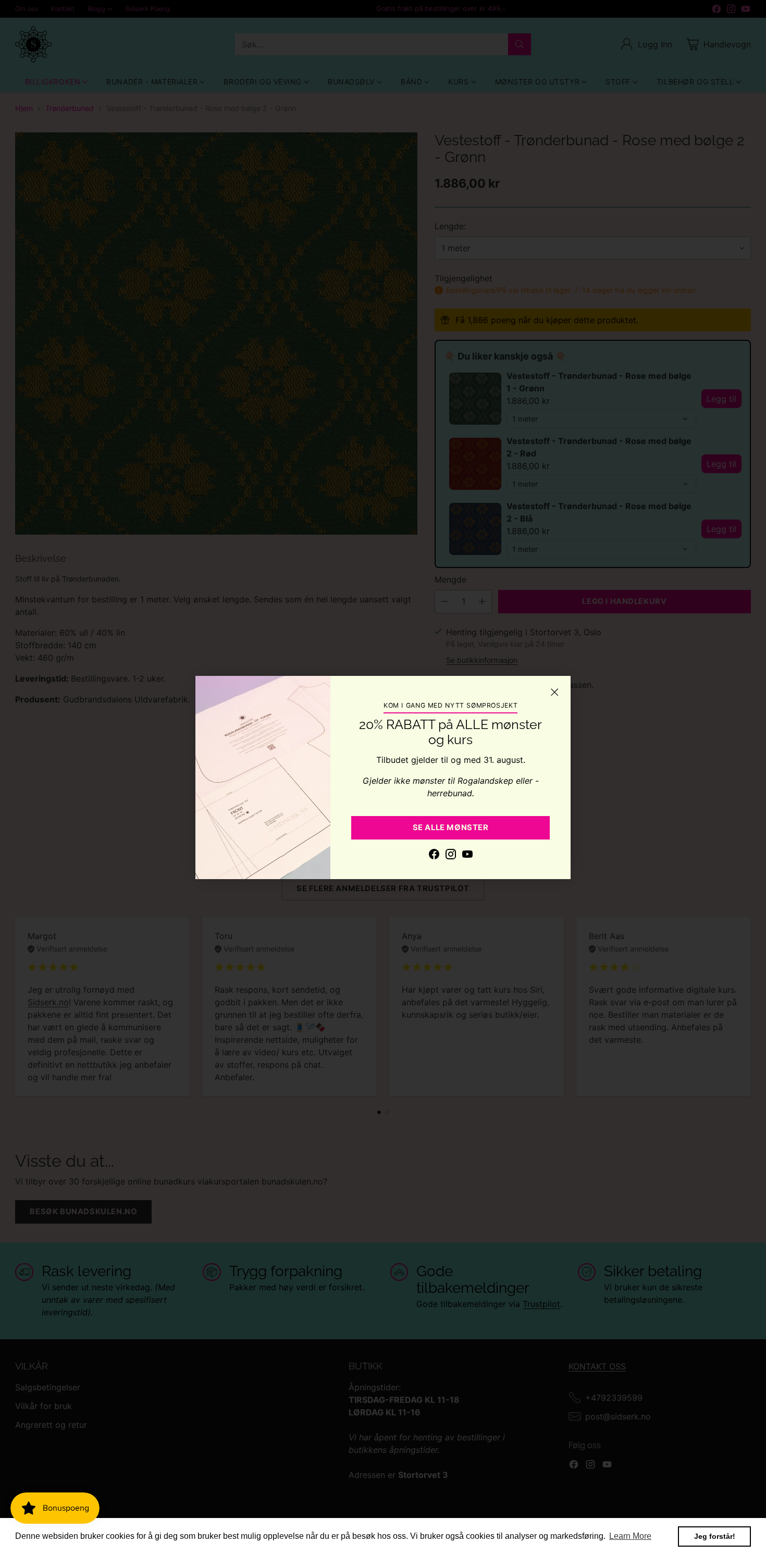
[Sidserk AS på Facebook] (434, 855)
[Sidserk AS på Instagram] (450, 855)
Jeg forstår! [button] (714, 1536)
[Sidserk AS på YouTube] (467, 855)
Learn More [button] (630, 1536)
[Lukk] (554, 692)
